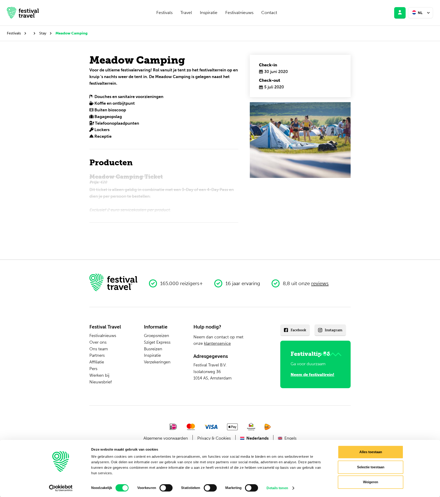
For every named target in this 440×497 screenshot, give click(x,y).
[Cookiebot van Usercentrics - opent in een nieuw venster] (61, 488)
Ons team (98, 348)
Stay (42, 33)
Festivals (164, 12)
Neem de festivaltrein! (312, 374)
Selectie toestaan (370, 467)
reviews (320, 283)
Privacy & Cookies (214, 438)
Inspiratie (208, 12)
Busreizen (153, 348)
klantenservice (217, 343)
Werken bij (99, 375)
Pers (93, 368)
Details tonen (277, 488)
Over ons (98, 342)
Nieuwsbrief (100, 382)
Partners (97, 355)
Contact (269, 12)
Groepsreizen (156, 335)
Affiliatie (96, 362)
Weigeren (370, 482)
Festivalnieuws (239, 12)
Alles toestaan (370, 452)
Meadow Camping (71, 33)
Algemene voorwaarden (165, 438)
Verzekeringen (157, 362)
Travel (186, 12)
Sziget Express (157, 342)
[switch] (166, 487)
